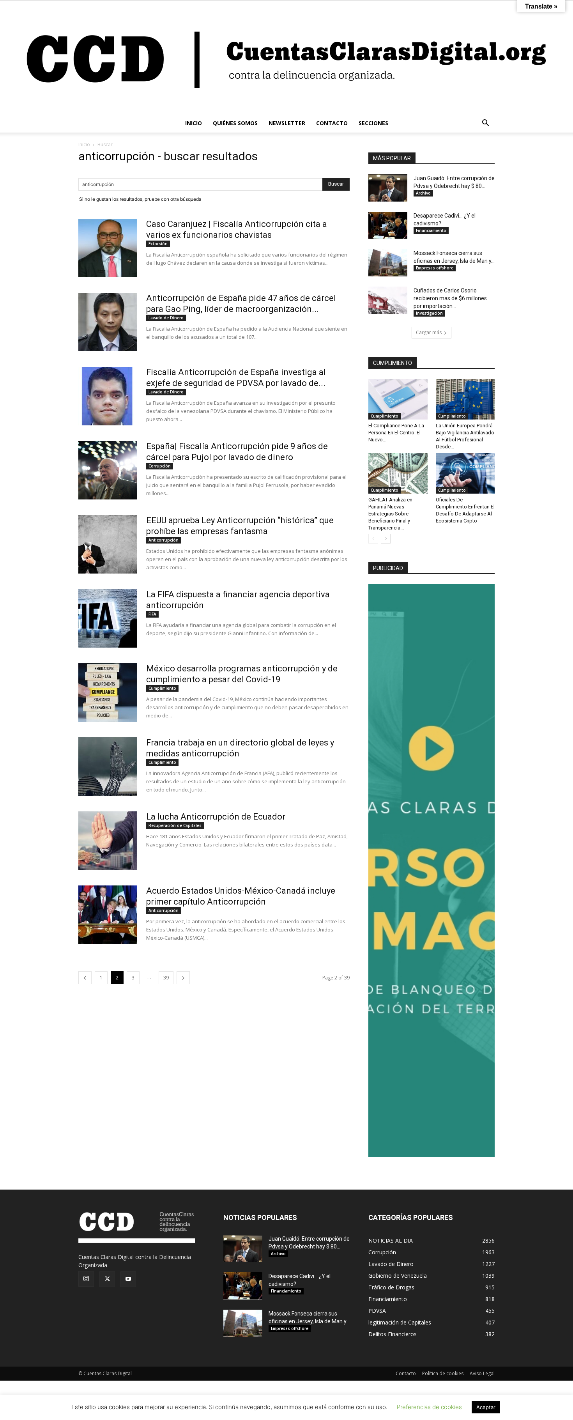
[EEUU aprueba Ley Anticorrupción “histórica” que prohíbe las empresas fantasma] (107, 544)
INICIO (193, 123)
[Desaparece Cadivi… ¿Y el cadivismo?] (387, 225)
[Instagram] (86, 1279)
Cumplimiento (162, 688)
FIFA (152, 614)
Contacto (406, 1373)
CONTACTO (332, 123)
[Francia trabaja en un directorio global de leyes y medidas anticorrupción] (107, 766)
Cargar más (429, 332)
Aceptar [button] (485, 1407)
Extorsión (158, 243)
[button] (485, 123)
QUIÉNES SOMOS (235, 123)
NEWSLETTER (287, 123)
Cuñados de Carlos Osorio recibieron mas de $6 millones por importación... (450, 298)
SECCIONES (373, 123)
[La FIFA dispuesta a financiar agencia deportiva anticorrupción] (107, 618)
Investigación (429, 313)
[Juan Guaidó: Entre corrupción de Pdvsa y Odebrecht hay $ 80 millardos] (387, 188)
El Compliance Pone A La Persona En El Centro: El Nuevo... (396, 433)
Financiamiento (431, 230)
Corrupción (160, 466)
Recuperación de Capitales (175, 825)
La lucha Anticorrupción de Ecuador (215, 817)
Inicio (84, 144)
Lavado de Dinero (166, 317)
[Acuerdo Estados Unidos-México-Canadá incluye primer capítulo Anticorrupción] (107, 914)
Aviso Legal (482, 1373)
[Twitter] (107, 1279)
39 (166, 977)
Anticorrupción (164, 540)
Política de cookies (442, 1373)
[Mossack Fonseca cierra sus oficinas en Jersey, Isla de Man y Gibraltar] (387, 262)
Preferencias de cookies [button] (429, 1407)
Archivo (423, 193)
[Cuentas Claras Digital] (286, 57)
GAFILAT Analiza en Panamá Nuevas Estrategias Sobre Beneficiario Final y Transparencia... (390, 514)
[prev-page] (85, 977)
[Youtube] (128, 1279)
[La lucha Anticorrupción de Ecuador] (107, 840)
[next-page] (183, 977)
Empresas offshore (434, 268)
